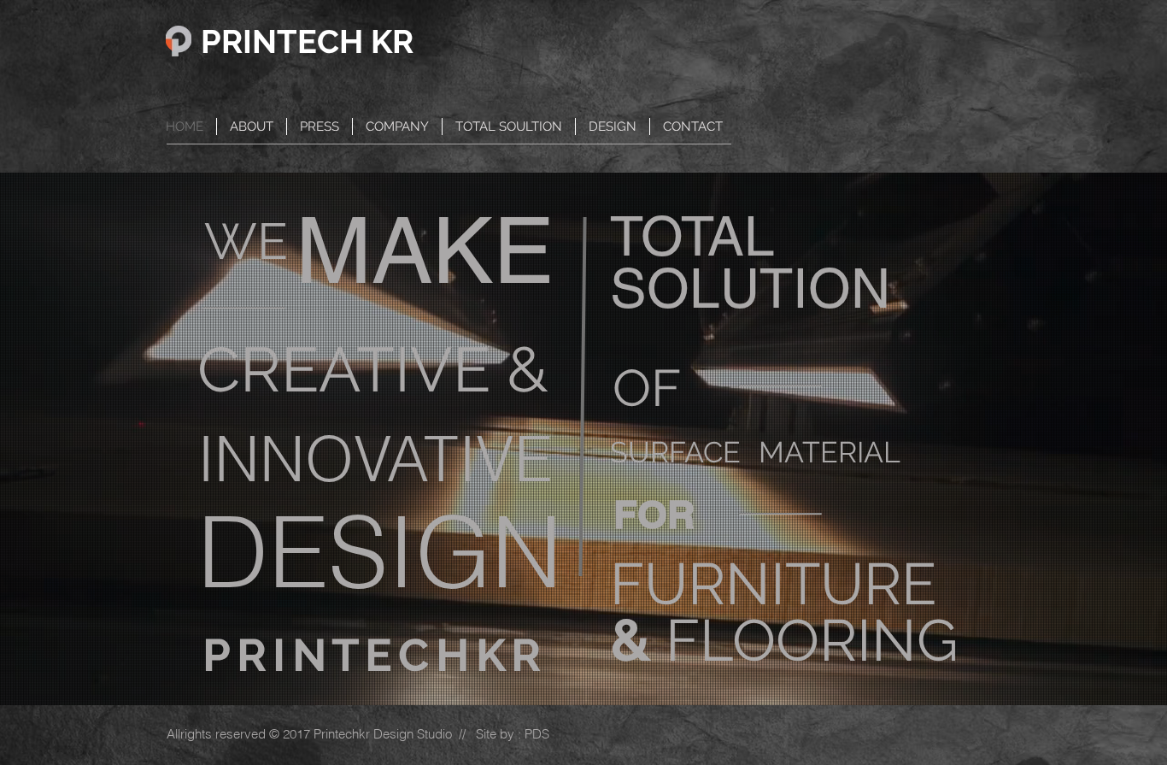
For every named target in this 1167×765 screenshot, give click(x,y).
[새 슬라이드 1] (583, 662)
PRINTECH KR (307, 41)
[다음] (1071, 439)
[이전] (96, 439)
